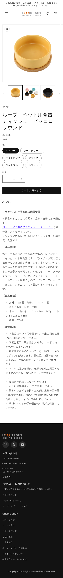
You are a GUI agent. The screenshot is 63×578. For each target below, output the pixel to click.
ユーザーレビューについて (14, 506)
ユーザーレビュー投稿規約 (14, 548)
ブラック (33, 157)
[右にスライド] (59, 93)
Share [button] (9, 201)
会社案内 (6, 477)
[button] (6, 13)
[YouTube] (22, 444)
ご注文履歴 (7, 536)
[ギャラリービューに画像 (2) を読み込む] (31, 92)
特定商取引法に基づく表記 (14, 559)
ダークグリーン (32, 150)
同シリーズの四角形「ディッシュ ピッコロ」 (27, 227)
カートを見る (8, 525)
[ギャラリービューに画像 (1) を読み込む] (15, 92)
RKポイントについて (11, 500)
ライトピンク (13, 157)
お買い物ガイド (9, 495)
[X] (14, 444)
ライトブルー (13, 165)
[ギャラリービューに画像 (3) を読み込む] (47, 92)
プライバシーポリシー (12, 553)
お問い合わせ (8, 519)
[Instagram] (5, 444)
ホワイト (35, 166)
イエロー (11, 150)
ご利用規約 (7, 542)
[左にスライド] (3, 93)
